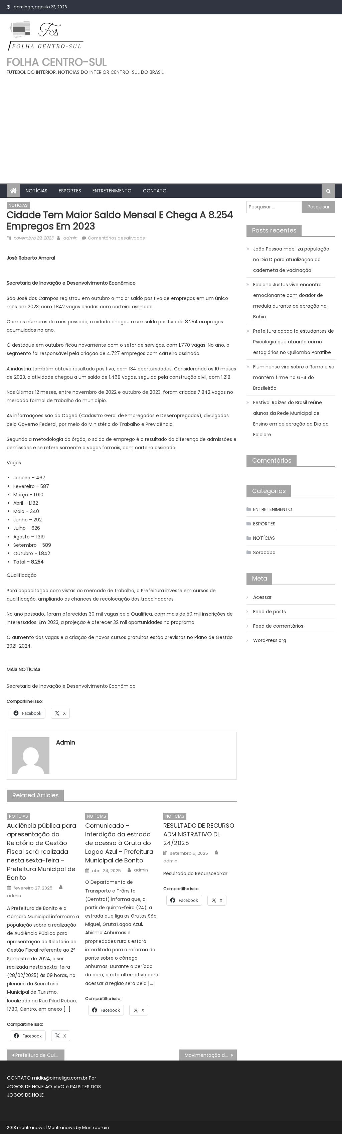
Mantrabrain (95, 1127)
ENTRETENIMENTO (112, 190)
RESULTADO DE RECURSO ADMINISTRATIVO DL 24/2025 (198, 834)
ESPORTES (70, 190)
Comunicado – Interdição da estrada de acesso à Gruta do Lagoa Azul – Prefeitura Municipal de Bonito (119, 842)
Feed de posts (269, 611)
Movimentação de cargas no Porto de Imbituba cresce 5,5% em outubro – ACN (211, 1055)
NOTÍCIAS (36, 190)
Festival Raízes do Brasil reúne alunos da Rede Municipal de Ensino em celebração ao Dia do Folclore (291, 418)
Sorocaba (264, 552)
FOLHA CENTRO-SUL (57, 61)
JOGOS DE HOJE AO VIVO (36, 1086)
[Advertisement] (171, 126)
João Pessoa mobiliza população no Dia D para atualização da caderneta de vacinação (291, 260)
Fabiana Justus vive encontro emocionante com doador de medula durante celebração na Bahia (290, 300)
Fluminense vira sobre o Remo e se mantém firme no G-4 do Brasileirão (293, 377)
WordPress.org (269, 640)
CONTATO (155, 190)
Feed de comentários (278, 626)
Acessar (262, 597)
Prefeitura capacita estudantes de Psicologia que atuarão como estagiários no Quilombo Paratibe (293, 342)
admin (70, 238)
